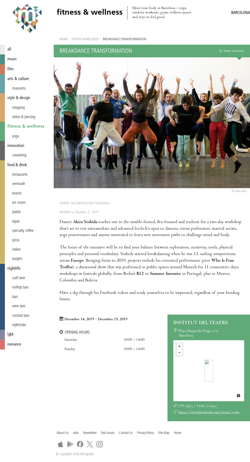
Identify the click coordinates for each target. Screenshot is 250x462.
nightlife (14, 269)
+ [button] (179, 346)
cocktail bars (21, 316)
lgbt (10, 334)
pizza (15, 240)
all (9, 49)
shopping (18, 108)
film (10, 69)
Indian (16, 250)
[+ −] (208, 370)
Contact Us (126, 433)
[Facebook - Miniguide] (80, 444)
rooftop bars (20, 287)
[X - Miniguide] (90, 444)
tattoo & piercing (23, 117)
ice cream (19, 203)
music (12, 59)
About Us (63, 433)
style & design (18, 98)
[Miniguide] (27, 19)
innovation (15, 146)
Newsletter (90, 433)
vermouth (18, 184)
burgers (17, 259)
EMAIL (105, 203)
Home (64, 39)
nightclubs (19, 325)
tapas (16, 222)
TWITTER (93, 203)
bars (15, 297)
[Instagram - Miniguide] (100, 444)
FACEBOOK (78, 203)
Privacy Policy (145, 433)
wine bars (19, 306)
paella (16, 212)
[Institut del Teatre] (209, 371)
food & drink (17, 165)
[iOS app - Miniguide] (60, 444)
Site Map (163, 433)
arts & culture (18, 79)
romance (14, 344)
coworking (19, 155)
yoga (15, 136)
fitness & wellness (25, 126)
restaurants (20, 175)
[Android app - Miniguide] (70, 444)
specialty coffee (23, 231)
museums (19, 89)
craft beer (18, 278)
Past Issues (108, 433)
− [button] (179, 352)
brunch (16, 193)
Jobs (76, 433)
